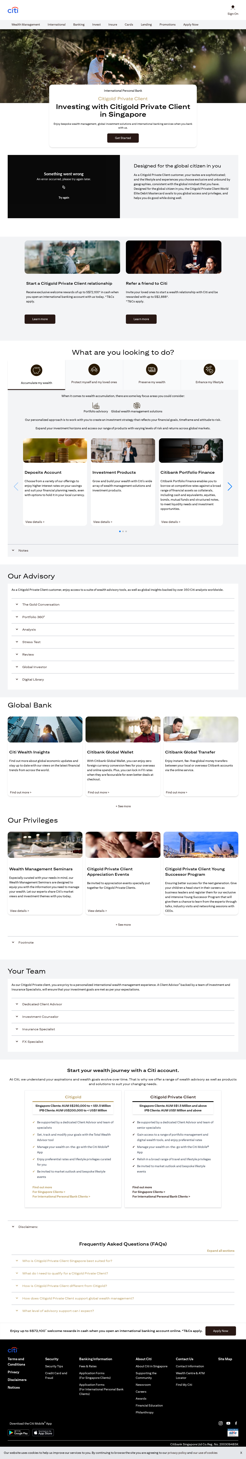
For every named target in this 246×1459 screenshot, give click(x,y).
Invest (96, 24)
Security (51, 1359)
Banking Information (95, 1359)
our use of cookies (205, 1453)
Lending (146, 24)
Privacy (13, 1372)
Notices (14, 1387)
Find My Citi (184, 1385)
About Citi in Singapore (151, 1366)
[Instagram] (220, 1423)
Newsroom (143, 1385)
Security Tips (54, 1366)
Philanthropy (145, 1412)
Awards (141, 1398)
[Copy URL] (64, 187)
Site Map (225, 1359)
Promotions (168, 24)
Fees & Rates (88, 1366)
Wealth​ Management (26, 24)
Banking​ (79, 24)
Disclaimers (17, 1380)
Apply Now (191, 24)
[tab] (26, 24)
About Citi (144, 1359)
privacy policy (177, 1453)
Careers (141, 1391)
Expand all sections (220, 1251)
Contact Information (190, 1366)
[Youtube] (228, 1423)
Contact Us (184, 1359)
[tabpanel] (123, 473)
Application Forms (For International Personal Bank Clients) (101, 1389)
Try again (64, 197)
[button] (120, 531)
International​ (57, 24)
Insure (112, 24)
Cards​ (129, 24)
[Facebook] (236, 1423)
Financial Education (149, 1405)
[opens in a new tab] (13, 10)
